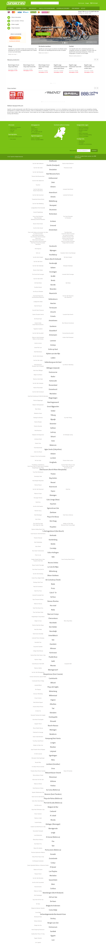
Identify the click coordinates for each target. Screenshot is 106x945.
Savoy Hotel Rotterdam (38, 216)
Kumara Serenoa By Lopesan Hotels (38, 676)
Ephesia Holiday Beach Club (38, 529)
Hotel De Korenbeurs (38, 586)
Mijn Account (81, 3)
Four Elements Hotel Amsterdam (38, 236)
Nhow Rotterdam (38, 218)
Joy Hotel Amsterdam (38, 233)
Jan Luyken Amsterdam (68, 235)
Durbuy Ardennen (38, 921)
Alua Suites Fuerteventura (38, 550)
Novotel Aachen (38, 886)
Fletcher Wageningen (38, 400)
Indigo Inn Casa (38, 620)
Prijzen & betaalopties (84, 127)
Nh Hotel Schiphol (68, 257)
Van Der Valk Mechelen (38, 878)
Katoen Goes (38, 443)
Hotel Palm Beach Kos (38, 608)
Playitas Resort (38, 873)
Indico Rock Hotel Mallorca (38, 801)
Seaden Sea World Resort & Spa (38, 826)
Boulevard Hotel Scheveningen (68, 525)
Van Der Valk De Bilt (38, 278)
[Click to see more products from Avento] (53, 92)
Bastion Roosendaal (38, 387)
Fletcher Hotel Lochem (68, 460)
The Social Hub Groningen (38, 274)
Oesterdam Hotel (38, 476)
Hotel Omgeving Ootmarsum (38, 929)
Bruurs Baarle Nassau (38, 728)
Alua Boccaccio (38, 805)
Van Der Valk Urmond (38, 228)
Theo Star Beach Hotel (38, 612)
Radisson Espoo (38, 493)
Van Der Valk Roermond (38, 489)
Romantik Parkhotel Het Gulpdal (38, 715)
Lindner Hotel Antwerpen (68, 337)
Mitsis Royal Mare (68, 620)
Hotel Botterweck (38, 364)
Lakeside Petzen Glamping (38, 638)
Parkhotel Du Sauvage (38, 732)
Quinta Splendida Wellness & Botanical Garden (38, 865)
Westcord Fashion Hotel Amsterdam (38, 241)
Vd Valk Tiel (38, 711)
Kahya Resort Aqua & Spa (38, 856)
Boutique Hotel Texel (38, 582)
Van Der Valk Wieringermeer (38, 672)
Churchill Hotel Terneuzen (38, 310)
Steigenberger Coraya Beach (38, 616)
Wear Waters (38, 409)
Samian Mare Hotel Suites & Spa (38, 655)
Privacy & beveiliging (83, 136)
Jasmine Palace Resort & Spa (68, 464)
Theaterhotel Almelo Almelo (38, 199)
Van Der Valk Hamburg (38, 573)
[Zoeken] (57, 3)
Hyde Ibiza (38, 502)
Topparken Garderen (38, 328)
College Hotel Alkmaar (38, 651)
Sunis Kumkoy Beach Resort (67, 559)
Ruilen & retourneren (83, 133)
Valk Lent (38, 253)
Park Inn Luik (38, 555)
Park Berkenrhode (38, 447)
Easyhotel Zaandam (38, 646)
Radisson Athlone (38, 783)
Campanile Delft (68, 663)
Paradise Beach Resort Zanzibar (38, 771)
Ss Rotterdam (68, 218)
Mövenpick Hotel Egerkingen (38, 758)
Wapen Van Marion (38, 374)
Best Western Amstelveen (68, 323)
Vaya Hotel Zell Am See (38, 899)
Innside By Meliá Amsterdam (68, 233)
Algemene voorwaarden (15, 127)
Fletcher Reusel (38, 485)
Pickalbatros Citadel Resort (38, 464)
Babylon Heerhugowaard (38, 404)
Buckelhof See (38, 642)
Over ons (12, 130)
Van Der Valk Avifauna (38, 356)
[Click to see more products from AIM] (16, 95)
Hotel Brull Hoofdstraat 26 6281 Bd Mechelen (38, 396)
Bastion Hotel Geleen (38, 270)
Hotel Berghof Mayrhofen (38, 480)
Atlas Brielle (38, 546)
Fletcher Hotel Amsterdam (68, 238)
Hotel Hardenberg (38, 542)
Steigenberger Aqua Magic (38, 467)
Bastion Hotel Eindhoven (68, 163)
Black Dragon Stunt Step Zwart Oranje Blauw (44, 66)
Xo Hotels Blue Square (68, 239)
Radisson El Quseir (38, 869)
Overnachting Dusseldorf (68, 333)
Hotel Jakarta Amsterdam (38, 235)
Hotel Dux (68, 489)
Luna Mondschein (38, 835)
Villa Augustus (38, 248)
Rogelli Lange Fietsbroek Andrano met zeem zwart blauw (60, 66)
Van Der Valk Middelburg (38, 203)
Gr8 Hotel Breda (38, 283)
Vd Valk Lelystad (38, 753)
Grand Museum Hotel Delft (38, 663)
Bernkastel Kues (38, 916)
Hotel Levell (38, 238)
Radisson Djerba (38, 668)
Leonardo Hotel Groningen (68, 274)
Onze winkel (13, 139)
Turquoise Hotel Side (38, 560)
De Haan (38, 903)
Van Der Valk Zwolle (38, 167)
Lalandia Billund (38, 685)
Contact (12, 131)
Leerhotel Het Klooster (68, 195)
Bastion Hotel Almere (38, 190)
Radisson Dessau (38, 603)
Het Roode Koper (38, 318)
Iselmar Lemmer (38, 343)
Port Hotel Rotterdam (68, 216)
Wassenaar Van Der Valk (38, 779)
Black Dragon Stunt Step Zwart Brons (13, 66)
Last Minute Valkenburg (68, 364)
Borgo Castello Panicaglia (38, 565)
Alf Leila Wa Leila (68, 467)
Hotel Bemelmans (38, 351)
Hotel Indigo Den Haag (38, 525)
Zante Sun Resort (38, 451)
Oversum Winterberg (38, 693)
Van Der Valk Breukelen (38, 172)
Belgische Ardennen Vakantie (38, 908)
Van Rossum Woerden (38, 291)
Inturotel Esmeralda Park (38, 595)
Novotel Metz (38, 762)
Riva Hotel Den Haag (38, 523)
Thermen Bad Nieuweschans (38, 176)
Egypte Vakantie (38, 938)
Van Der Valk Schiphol (38, 257)
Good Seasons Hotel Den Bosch (38, 533)
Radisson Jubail (38, 818)
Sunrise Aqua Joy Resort (68, 466)
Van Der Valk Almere (38, 189)
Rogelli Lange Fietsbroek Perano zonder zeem (89, 66)
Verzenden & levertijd (83, 128)
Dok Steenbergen (38, 895)
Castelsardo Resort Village (38, 680)
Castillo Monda (38, 822)
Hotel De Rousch (38, 305)
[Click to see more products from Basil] (71, 93)
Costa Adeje (38, 912)
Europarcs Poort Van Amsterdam (38, 456)
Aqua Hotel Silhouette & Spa (38, 809)
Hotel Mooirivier (38, 430)
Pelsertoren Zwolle (68, 167)
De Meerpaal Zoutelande (38, 861)
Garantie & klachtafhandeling (85, 134)
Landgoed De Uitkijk (38, 301)
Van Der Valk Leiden (38, 360)
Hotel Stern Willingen (38, 370)
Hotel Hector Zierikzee (68, 515)
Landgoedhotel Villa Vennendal (38, 207)
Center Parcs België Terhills (38, 578)
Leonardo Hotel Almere (68, 189)
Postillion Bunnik (38, 287)
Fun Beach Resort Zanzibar (38, 766)
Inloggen (87, 3)
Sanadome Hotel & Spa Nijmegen (68, 253)
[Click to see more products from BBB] (89, 93)
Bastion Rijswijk (38, 422)
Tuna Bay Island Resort (38, 741)
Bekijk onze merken (43, 52)
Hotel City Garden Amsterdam (68, 241)
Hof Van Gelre (38, 460)
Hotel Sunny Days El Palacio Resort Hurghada (38, 466)
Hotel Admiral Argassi (38, 702)
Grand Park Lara (38, 347)
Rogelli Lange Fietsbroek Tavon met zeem (75, 66)
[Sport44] (16, 3)
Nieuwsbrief (73, 150)
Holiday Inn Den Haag (68, 523)
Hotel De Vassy (38, 510)
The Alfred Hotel (68, 232)
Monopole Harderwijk (68, 265)
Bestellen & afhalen (83, 130)
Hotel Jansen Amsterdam (38, 239)
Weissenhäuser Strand (38, 775)
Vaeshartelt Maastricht (38, 295)
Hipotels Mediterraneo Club (38, 792)
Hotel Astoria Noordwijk (38, 633)
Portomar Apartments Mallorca (38, 852)
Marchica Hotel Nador (38, 379)
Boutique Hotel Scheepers (38, 366)
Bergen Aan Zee (38, 925)
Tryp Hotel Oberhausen (38, 472)
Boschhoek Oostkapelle (38, 719)
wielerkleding (58, 109)
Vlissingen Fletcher (38, 497)
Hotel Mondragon (38, 515)
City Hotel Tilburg (68, 417)
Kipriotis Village (38, 659)
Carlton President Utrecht (38, 314)
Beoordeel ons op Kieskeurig (85, 144)
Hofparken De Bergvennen (38, 434)
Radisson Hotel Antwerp (38, 339)
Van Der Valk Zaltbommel (38, 180)
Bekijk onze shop (12, 54)
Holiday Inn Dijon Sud (38, 745)
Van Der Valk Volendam (38, 383)
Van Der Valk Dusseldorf (38, 333)
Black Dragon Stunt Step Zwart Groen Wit (29, 66)
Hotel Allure (38, 244)
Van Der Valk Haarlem (38, 506)
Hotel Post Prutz (38, 590)
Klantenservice (13, 128)
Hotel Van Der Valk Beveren (38, 796)
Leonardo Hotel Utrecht (68, 314)
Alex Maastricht (68, 297)
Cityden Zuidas (38, 323)
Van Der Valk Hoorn (38, 261)
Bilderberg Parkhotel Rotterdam (38, 219)
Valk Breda (68, 283)
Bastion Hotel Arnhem (38, 223)
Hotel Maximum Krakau (38, 788)
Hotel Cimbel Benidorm (38, 736)
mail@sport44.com (35, 133)
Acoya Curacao (38, 698)
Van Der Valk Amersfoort (38, 195)
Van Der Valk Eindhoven (38, 163)
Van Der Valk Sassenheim (38, 882)
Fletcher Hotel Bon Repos (38, 625)
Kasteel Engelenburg (38, 212)
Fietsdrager (81, 142)
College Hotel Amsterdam (68, 242)
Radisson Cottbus (38, 891)
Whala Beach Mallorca (38, 839)
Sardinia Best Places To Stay (38, 933)
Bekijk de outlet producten (75, 55)
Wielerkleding (82, 141)
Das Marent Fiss (38, 843)
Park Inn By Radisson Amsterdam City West (38, 232)
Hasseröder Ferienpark (38, 831)
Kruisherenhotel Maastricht (38, 297)
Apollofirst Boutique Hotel (68, 236)
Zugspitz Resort (38, 723)
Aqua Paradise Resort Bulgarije (38, 749)
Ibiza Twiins (38, 519)
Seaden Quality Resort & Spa (38, 559)
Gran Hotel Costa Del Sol (38, 569)
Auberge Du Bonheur (38, 417)
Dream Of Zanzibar (68, 771)
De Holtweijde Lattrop (68, 434)
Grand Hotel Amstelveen (38, 324)
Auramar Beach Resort (38, 706)
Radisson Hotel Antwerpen (38, 337)
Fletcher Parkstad (38, 537)
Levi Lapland (38, 942)
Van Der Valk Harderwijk (38, 265)
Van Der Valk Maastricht (68, 295)
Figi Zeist (38, 184)
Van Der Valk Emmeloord (38, 391)
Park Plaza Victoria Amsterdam (38, 242)
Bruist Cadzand (38, 813)
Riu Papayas (38, 689)
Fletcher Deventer (38, 426)
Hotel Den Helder (38, 629)
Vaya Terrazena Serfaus (38, 599)
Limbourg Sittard (38, 439)
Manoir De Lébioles (38, 848)
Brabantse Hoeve (38, 413)
